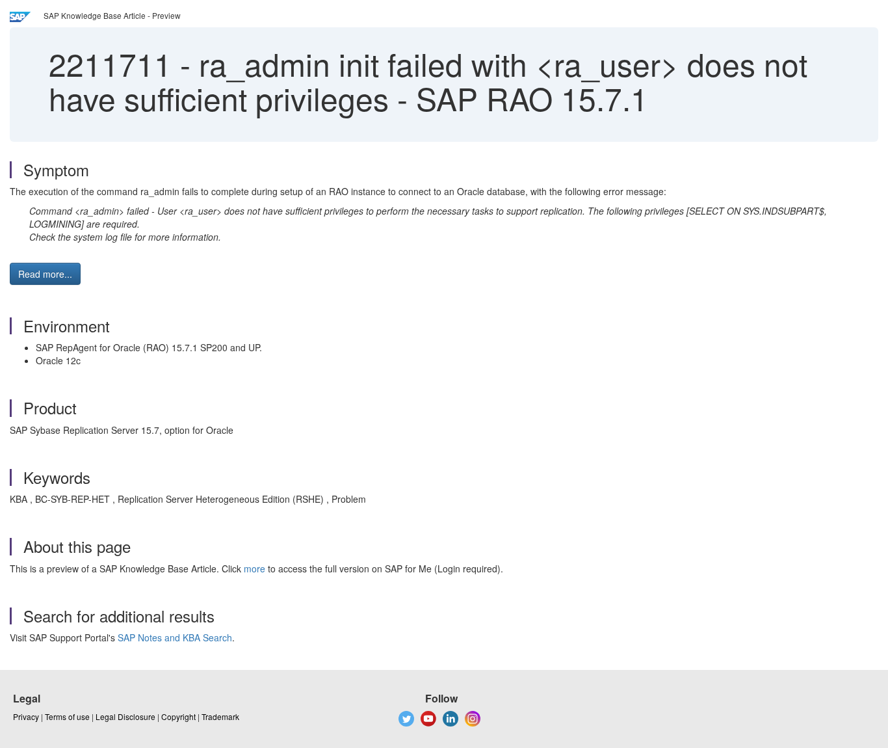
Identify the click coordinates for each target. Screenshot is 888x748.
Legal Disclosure (125, 716)
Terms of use (67, 716)
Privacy (26, 716)
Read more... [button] (45, 273)
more (254, 568)
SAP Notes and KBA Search (175, 637)
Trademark (220, 716)
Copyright (178, 716)
